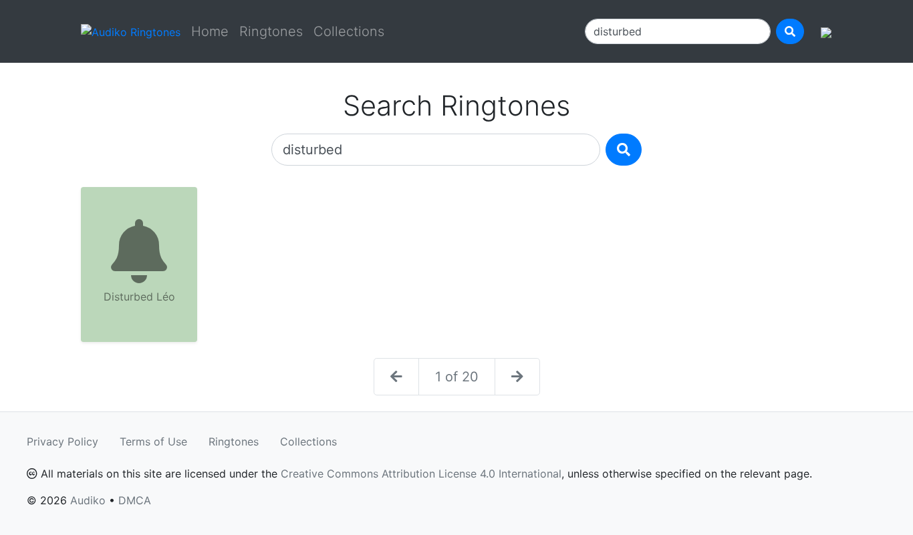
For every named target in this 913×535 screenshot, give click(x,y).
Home (210, 31)
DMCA (134, 500)
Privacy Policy (62, 441)
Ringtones (271, 31)
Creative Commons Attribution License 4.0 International (421, 473)
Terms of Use (153, 441)
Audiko (88, 500)
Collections (348, 31)
